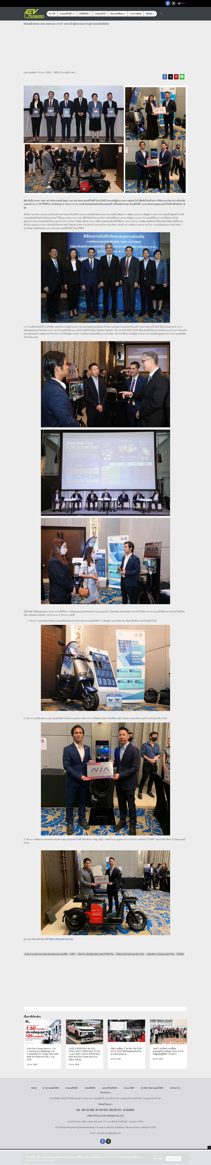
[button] (161, 13)
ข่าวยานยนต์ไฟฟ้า (51, 1087)
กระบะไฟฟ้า (129, 1087)
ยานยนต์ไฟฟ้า (66, 13)
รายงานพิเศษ (135, 13)
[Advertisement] (105, 49)
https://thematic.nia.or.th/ (61, 939)
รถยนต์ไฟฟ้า (90, 1087)
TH (182, 3)
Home (33, 1087)
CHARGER (84, 13)
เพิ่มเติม (149, 13)
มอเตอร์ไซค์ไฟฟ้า (109, 1087)
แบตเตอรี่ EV (100, 13)
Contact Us (175, 1087)
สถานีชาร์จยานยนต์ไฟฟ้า (152, 1087)
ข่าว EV (52, 13)
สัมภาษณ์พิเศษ (117, 13)
